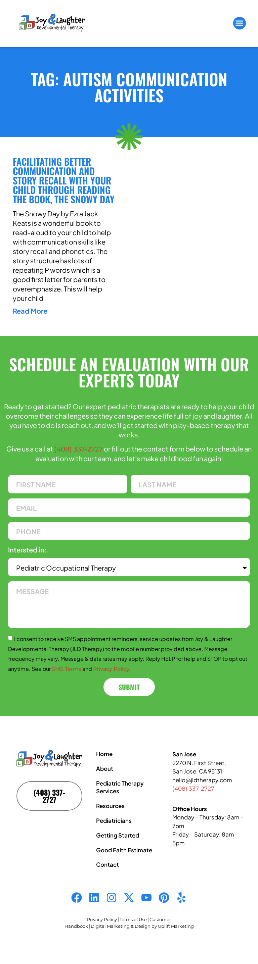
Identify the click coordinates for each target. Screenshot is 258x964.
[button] (239, 23)
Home (104, 753)
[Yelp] (181, 897)
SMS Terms (66, 669)
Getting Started (117, 835)
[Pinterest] (164, 897)
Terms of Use (133, 919)
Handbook (76, 926)
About (104, 768)
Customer (160, 919)
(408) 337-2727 (78, 449)
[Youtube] (146, 897)
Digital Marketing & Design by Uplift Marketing (142, 926)
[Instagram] (111, 897)
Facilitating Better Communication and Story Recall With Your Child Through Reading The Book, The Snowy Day (64, 180)
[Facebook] (76, 897)
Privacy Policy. (111, 669)
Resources (110, 805)
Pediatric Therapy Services (120, 787)
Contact (107, 864)
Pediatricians (114, 820)
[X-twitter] (129, 897)
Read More (30, 311)
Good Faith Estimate (124, 850)
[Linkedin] (94, 897)
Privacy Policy (102, 919)
